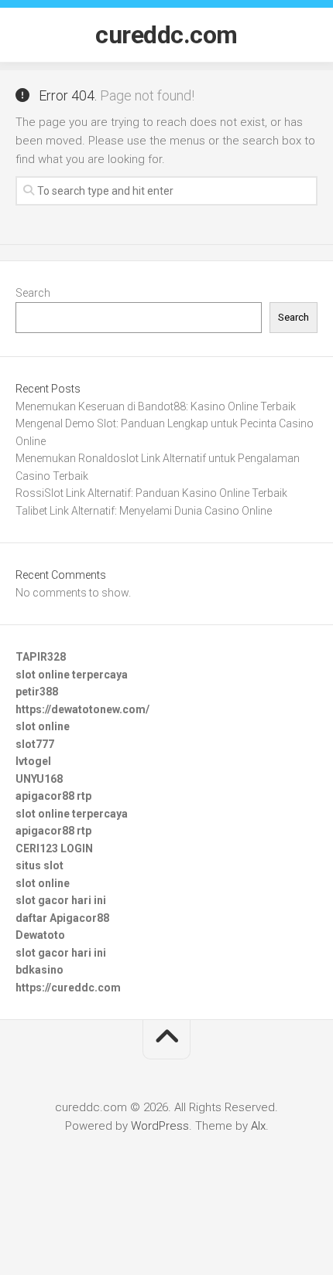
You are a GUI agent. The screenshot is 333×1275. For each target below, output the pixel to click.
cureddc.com (166, 34)
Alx (258, 1126)
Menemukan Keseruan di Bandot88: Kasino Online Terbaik (155, 406)
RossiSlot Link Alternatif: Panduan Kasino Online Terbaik (151, 493)
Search (32, 293)
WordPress (160, 1126)
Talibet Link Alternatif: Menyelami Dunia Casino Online (143, 511)
